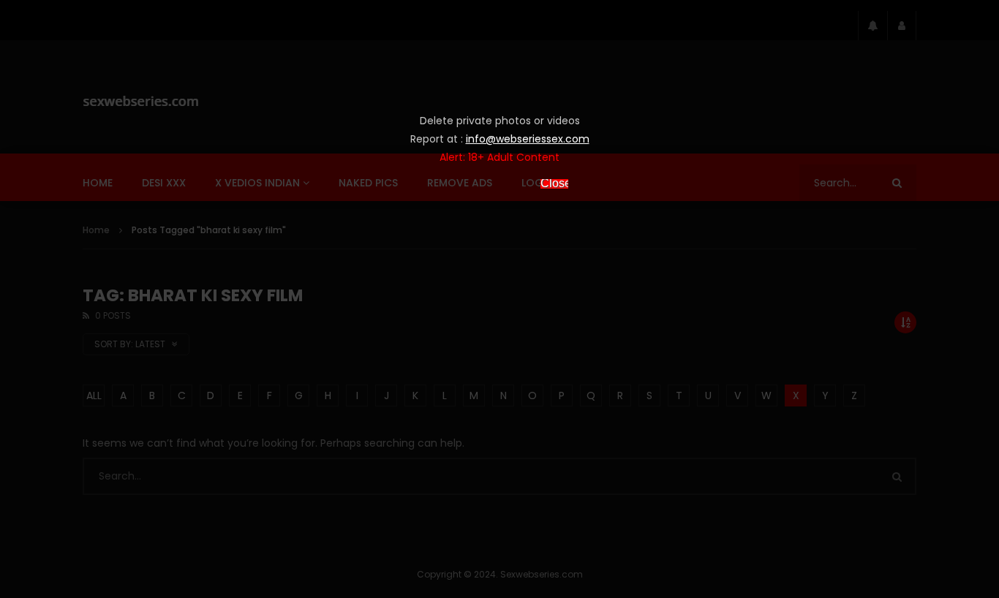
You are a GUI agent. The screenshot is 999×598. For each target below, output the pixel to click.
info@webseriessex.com (527, 139)
